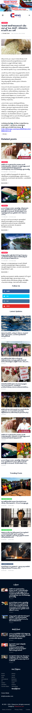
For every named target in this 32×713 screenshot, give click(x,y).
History (13, 673)
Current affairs (5, 686)
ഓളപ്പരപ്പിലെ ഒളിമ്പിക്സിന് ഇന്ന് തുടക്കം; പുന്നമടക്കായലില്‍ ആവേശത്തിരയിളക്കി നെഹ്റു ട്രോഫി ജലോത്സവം (14, 256)
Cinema (13, 684)
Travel (13, 675)
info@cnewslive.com (7, 696)
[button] (4, 15)
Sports (13, 677)
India (2, 677)
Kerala (3, 675)
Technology (14, 686)
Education (14, 681)
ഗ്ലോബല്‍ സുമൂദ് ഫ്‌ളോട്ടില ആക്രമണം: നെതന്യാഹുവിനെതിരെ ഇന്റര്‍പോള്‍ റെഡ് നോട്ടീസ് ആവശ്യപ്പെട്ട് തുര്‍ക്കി (17, 647)
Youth (13, 682)
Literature (3, 684)
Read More (4, 183)
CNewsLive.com (19, 706)
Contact (28, 709)
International (4, 679)
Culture (3, 682)
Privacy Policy (19, 709)
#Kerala (5, 134)
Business (14, 679)
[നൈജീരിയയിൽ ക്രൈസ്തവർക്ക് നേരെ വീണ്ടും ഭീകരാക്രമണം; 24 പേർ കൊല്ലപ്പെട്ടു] (16, 487)
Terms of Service (6, 709)
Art (2, 681)
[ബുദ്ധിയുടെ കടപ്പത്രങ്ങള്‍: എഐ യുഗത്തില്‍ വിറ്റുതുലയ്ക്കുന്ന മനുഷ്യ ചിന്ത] (16, 552)
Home (3, 673)
